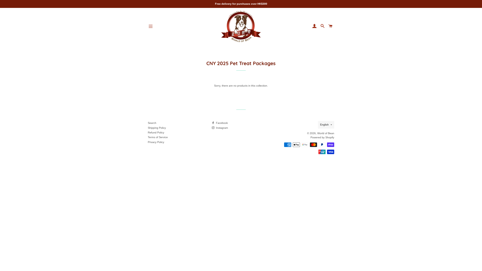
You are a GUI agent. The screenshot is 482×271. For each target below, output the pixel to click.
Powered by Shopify (322, 137)
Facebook (221, 122)
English (324, 124)
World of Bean (325, 133)
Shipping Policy (157, 127)
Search (152, 122)
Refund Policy (156, 132)
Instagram (221, 127)
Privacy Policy (156, 142)
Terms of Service (158, 137)
